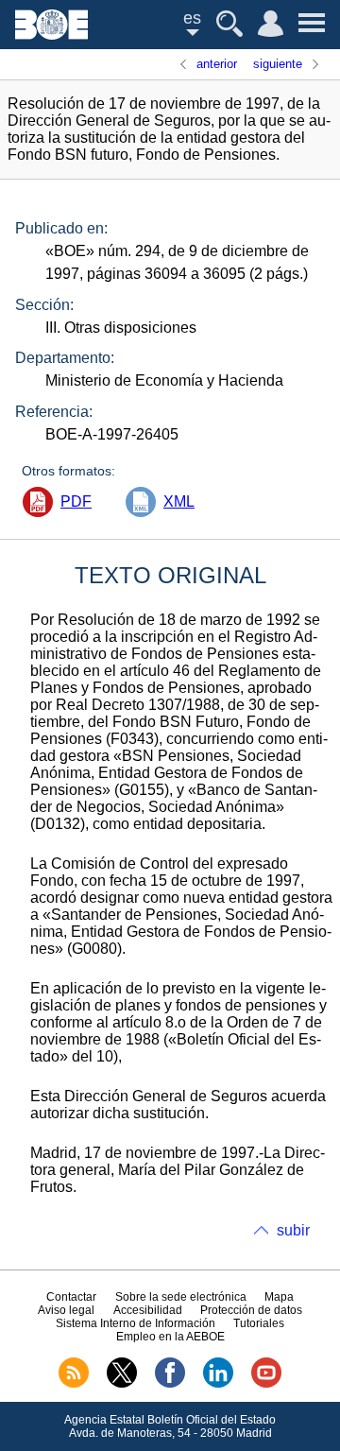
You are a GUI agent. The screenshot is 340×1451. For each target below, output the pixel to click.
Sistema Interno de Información (135, 1323)
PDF (76, 501)
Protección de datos (251, 1310)
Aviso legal (66, 1310)
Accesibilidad (147, 1310)
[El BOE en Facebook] (170, 1384)
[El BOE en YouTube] (266, 1384)
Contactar (71, 1297)
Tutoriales (258, 1323)
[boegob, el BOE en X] (122, 1384)
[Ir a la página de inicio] (51, 34)
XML (179, 501)
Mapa (279, 1297)
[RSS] (74, 1384)
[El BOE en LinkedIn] (218, 1384)
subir (293, 1230)
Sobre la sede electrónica (180, 1297)
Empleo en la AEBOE (170, 1336)
